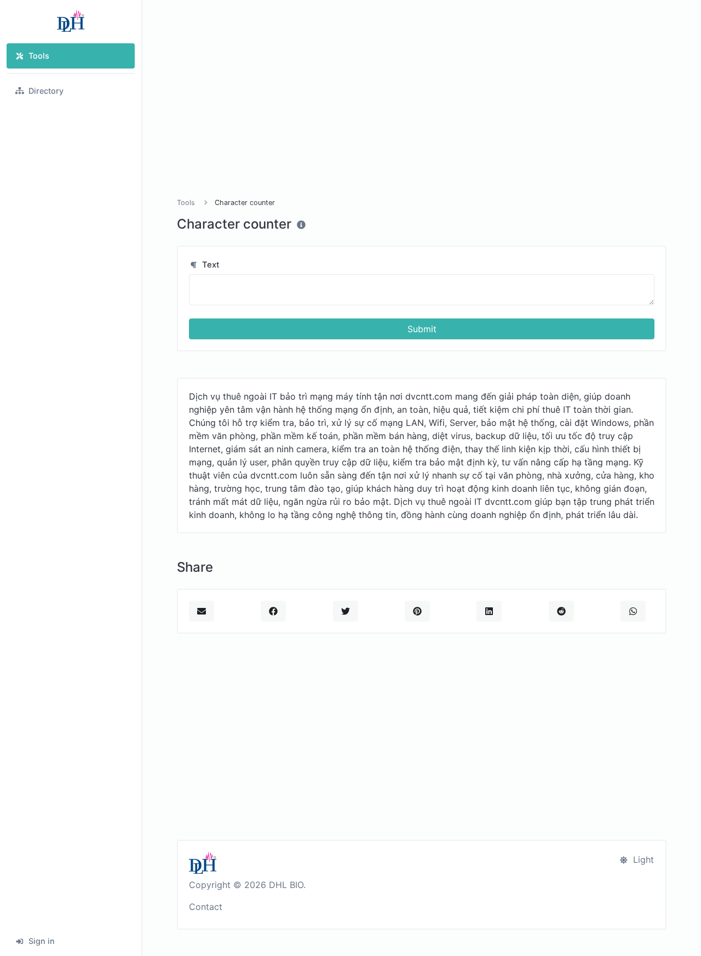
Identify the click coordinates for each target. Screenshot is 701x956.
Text (210, 265)
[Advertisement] (421, 112)
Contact (205, 906)
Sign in (41, 941)
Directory (46, 90)
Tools (38, 55)
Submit (421, 328)
